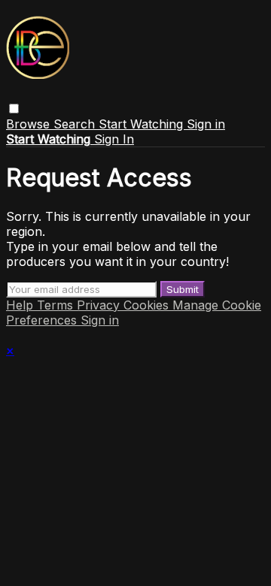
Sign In (114, 138)
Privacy (100, 305)
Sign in (206, 123)
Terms (57, 305)
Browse (29, 123)
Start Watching (143, 123)
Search (76, 123)
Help (21, 305)
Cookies (147, 305)
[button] (14, 108)
